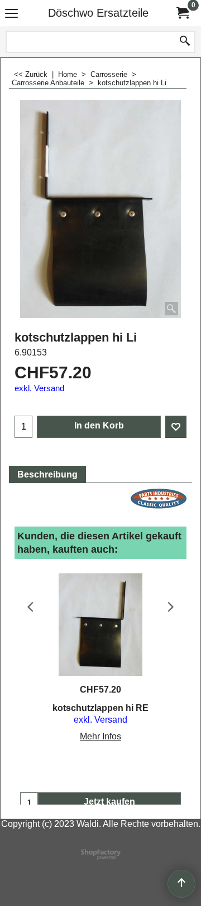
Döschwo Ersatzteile (98, 13)
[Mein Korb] (182, 13)
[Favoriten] (175, 426)
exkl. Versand (39, 388)
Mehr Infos (100, 736)
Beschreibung (47, 474)
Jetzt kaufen (109, 801)
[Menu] (11, 14)
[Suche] (185, 42)
